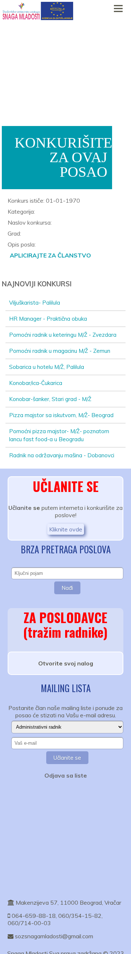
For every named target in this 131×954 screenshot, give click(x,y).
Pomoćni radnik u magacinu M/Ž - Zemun (59, 350)
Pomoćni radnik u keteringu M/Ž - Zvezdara (62, 334)
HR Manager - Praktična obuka (48, 318)
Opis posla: (22, 244)
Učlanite (20, 507)
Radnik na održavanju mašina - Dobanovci (61, 455)
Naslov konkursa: (30, 222)
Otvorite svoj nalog (65, 663)
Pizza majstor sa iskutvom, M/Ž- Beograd (61, 415)
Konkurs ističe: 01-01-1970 (44, 200)
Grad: (14, 233)
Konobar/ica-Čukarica (35, 382)
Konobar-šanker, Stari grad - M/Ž (50, 399)
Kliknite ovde (65, 529)
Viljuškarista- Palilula (34, 302)
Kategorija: (21, 211)
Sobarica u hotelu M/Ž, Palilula (46, 366)
